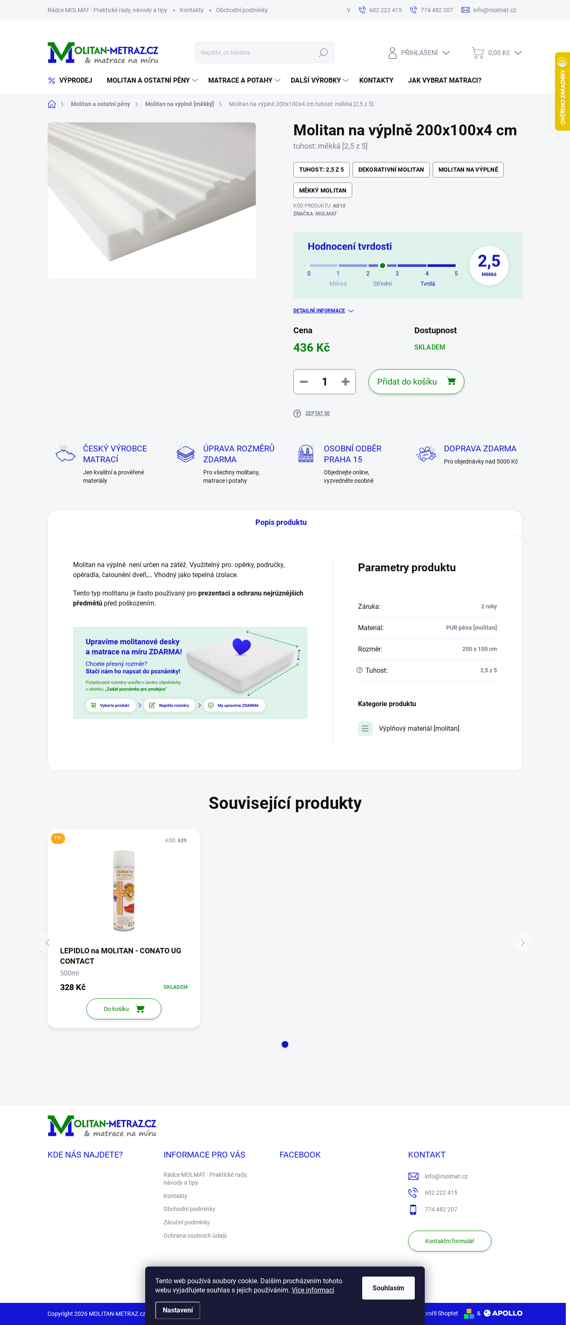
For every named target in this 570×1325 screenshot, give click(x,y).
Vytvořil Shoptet (437, 1313)
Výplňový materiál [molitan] (419, 728)
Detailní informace (319, 311)
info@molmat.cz (446, 1176)
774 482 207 (441, 1209)
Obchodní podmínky (242, 10)
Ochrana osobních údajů (195, 1235)
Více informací (313, 1290)
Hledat (323, 52)
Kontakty (192, 10)
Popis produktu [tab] (281, 522)
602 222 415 (441, 1192)
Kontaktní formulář (449, 1241)
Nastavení (178, 1310)
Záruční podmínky (187, 1222)
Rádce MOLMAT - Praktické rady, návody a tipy (107, 10)
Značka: (315, 214)
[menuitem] (73, 80)
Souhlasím (388, 1288)
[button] (285, 1044)
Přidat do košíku (407, 382)
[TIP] (124, 890)
